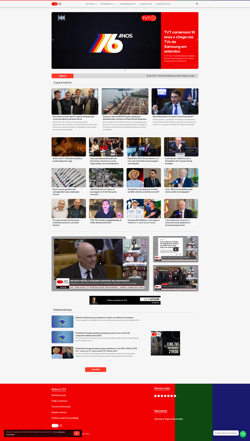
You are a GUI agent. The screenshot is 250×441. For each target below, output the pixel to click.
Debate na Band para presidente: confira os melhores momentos (104, 318)
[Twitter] (165, 396)
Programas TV (107, 4)
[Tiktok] (172, 396)
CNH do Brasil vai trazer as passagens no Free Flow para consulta (103, 191)
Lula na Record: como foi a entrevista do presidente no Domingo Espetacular (177, 222)
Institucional (59, 395)
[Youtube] (155, 396)
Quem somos (59, 412)
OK (77, 433)
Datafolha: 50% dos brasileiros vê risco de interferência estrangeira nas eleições (143, 161)
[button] (196, 3)
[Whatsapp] (159, 396)
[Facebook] (168, 396)
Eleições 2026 (146, 4)
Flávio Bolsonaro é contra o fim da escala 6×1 (173, 117)
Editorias (90, 4)
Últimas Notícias (163, 4)
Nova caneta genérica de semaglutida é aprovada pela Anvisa (66, 191)
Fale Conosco (59, 401)
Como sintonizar (61, 406)
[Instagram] (162, 396)
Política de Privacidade (65, 418)
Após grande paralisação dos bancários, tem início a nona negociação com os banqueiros (104, 161)
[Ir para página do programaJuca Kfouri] (125, 304)
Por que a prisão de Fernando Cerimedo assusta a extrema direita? (66, 222)
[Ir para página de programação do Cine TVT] (165, 355)
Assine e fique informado (168, 419)
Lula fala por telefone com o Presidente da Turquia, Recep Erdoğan (178, 161)
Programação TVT (128, 4)
